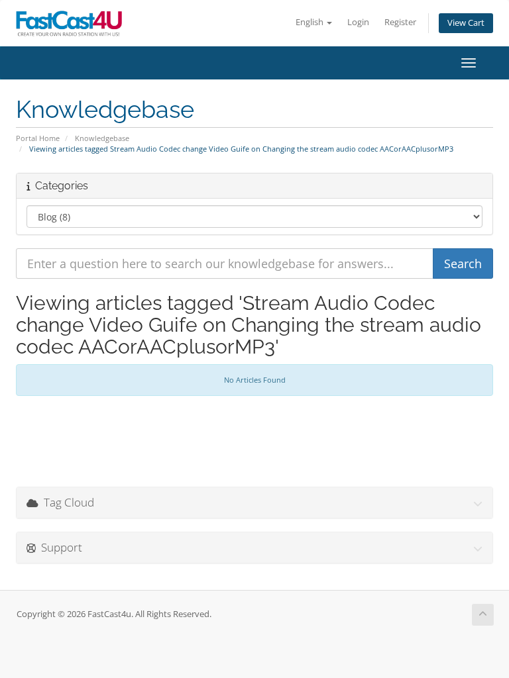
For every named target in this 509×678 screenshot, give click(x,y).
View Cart (465, 22)
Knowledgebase (102, 138)
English (310, 22)
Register (400, 22)
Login (358, 22)
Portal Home (38, 138)
